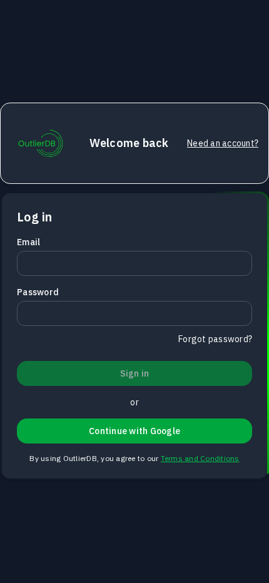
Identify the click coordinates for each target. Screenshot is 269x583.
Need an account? (222, 143)
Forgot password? (215, 339)
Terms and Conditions (200, 458)
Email (28, 242)
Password (38, 292)
